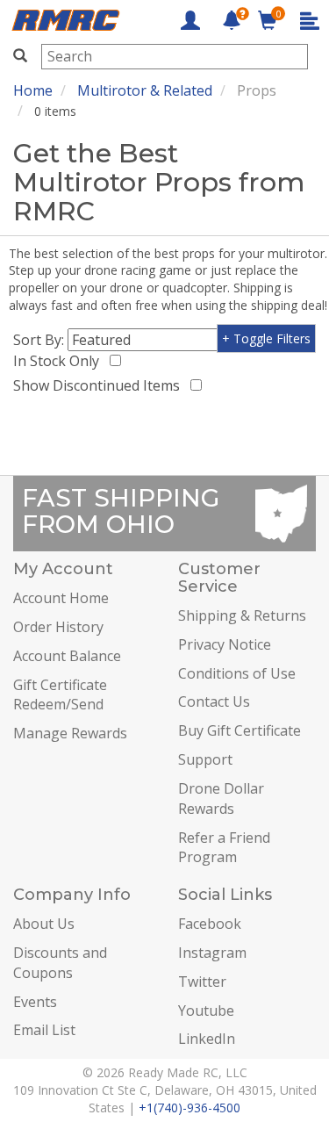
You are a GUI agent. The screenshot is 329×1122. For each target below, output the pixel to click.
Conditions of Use (237, 673)
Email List (44, 1029)
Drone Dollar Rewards (221, 798)
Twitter (202, 981)
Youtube (206, 1010)
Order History (58, 627)
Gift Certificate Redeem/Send (60, 695)
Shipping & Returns (242, 615)
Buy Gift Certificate (239, 730)
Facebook (209, 923)
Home (33, 90)
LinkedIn (206, 1038)
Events (35, 1001)
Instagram (212, 952)
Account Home (61, 598)
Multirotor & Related (144, 90)
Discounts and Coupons (60, 962)
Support (205, 759)
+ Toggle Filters (266, 338)
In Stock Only (59, 360)
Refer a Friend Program (224, 847)
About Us (44, 923)
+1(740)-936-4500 (189, 1107)
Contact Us (214, 701)
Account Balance (67, 655)
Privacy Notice (224, 644)
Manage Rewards (70, 733)
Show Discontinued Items (100, 385)
